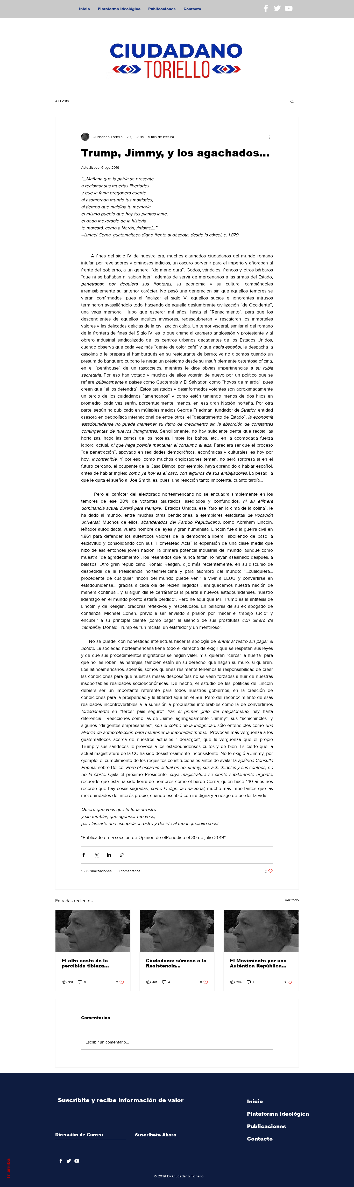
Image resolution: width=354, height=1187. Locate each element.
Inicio (255, 1101)
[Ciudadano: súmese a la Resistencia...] (177, 931)
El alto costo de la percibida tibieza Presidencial (85, 963)
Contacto (260, 1139)
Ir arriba (8, 1168)
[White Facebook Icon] (266, 8)
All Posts (62, 101)
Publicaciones (266, 1126)
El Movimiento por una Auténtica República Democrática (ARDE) (258, 963)
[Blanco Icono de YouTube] (288, 8)
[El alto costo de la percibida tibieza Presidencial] (92, 931)
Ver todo (292, 900)
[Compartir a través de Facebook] (83, 854)
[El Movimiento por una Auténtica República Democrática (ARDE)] (261, 931)
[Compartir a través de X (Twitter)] (96, 854)
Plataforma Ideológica (278, 1114)
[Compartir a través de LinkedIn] (109, 854)
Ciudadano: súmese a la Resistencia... (176, 963)
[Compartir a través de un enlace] (121, 854)
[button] (292, 101)
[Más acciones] (270, 137)
